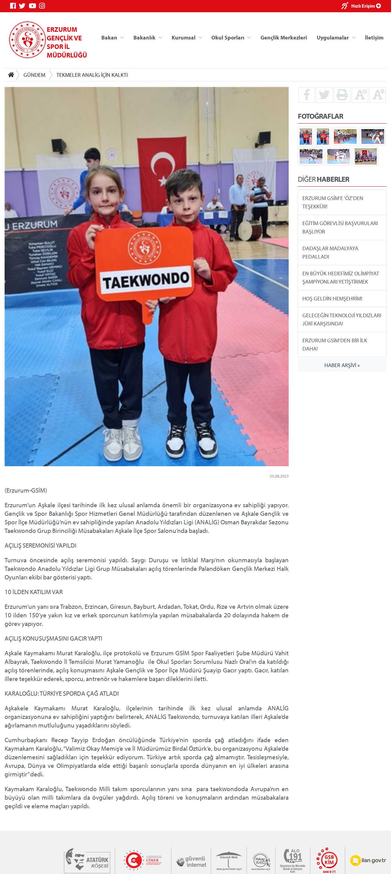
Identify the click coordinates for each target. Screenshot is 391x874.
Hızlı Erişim (363, 6)
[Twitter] (24, 6)
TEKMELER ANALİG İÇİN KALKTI (92, 74)
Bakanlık (144, 37)
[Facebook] (14, 6)
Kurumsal (184, 37)
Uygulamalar (333, 37)
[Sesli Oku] (346, 6)
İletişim (374, 37)
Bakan (109, 37)
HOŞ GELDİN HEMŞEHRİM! (332, 298)
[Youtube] (34, 6)
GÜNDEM (34, 74)
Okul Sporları (227, 37)
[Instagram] (43, 6)
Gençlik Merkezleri (284, 37)
